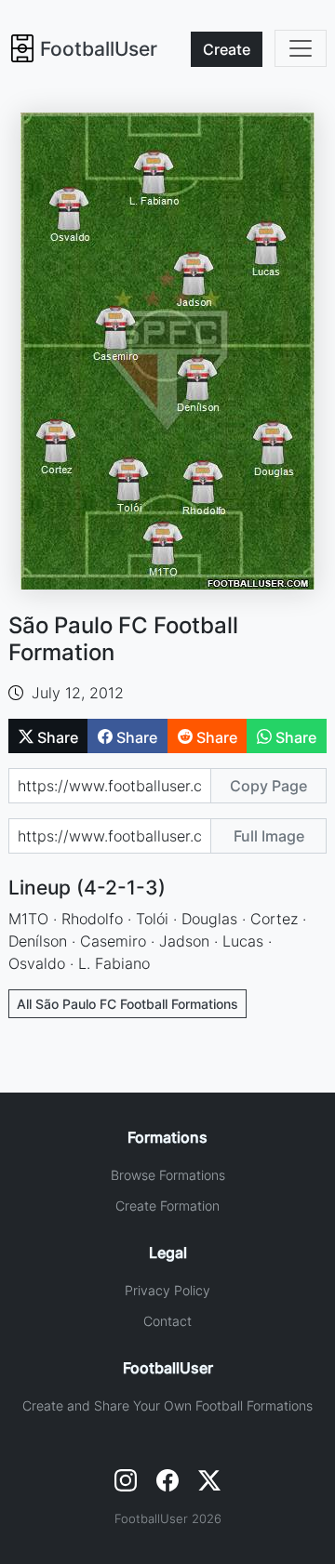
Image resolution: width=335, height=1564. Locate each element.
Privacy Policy (167, 1290)
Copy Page (268, 785)
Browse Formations (168, 1175)
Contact (167, 1321)
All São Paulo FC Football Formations (127, 1004)
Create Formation (167, 1205)
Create (226, 49)
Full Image (269, 836)
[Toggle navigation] (301, 48)
